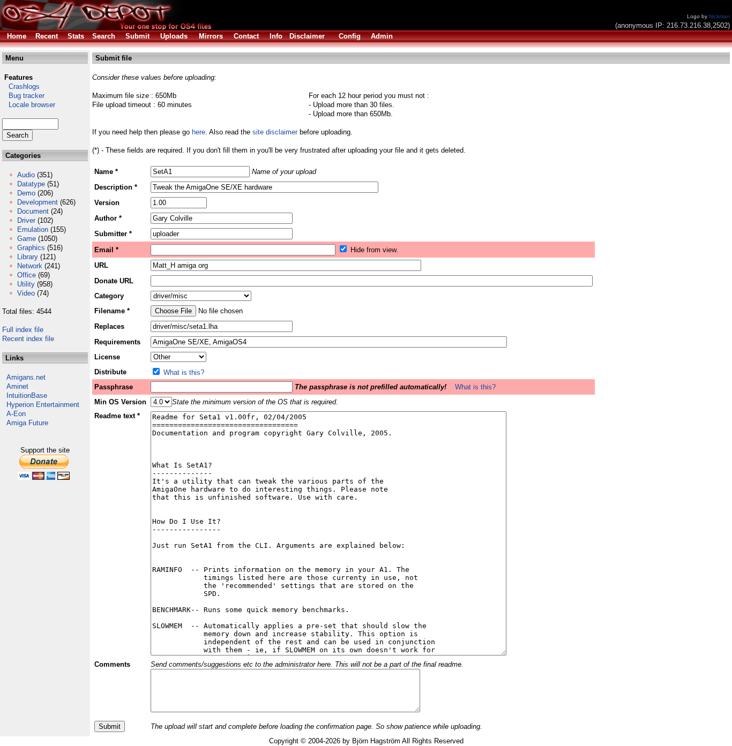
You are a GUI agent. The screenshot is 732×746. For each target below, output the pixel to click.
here (198, 132)
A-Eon (16, 414)
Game (26, 239)
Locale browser (28, 105)
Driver (26, 220)
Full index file (22, 330)
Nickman (719, 16)
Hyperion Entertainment (42, 405)
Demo (26, 193)
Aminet (17, 386)
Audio (26, 175)
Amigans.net (26, 377)
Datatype (31, 184)
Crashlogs (21, 86)
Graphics (31, 248)
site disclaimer (274, 132)
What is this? (183, 372)
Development (37, 202)
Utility (26, 284)
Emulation (32, 229)
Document (33, 211)
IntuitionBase (26, 395)
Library (27, 257)
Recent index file (28, 339)
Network (29, 266)
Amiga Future (27, 423)
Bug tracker (23, 96)
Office (26, 275)
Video (26, 293)
